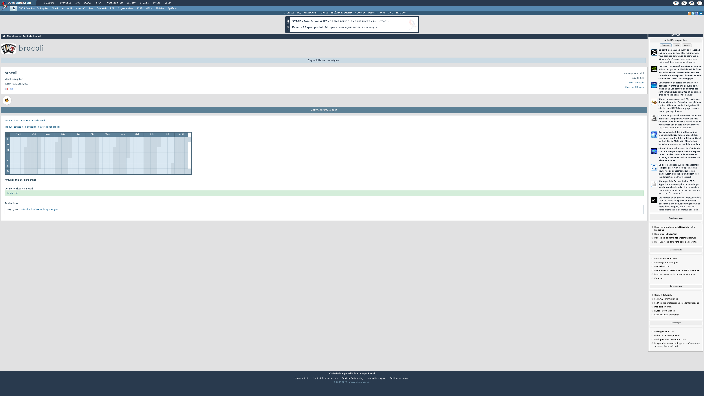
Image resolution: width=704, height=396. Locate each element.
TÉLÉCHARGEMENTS (341, 13)
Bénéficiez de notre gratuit (675, 238)
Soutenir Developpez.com (325, 378)
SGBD (140, 8)
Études (144, 2)
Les (665, 258)
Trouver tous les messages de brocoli (25, 120)
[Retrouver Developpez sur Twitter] (693, 13)
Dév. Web (102, 8)
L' (658, 278)
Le (658, 266)
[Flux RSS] (689, 13)
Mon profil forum (634, 87)
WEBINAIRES (311, 13)
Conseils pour (666, 315)
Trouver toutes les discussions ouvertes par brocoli (32, 127)
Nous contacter (302, 378)
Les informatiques (666, 262)
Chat (99, 2)
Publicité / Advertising (352, 378)
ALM (69, 8)
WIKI (382, 13)
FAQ (77, 2)
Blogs (88, 2)
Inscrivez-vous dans (676, 242)
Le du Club (664, 331)
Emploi (131, 2)
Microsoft (80, 8)
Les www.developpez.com (670, 339)
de (667, 335)
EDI (112, 8)
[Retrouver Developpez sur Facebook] (696, 13)
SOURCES (360, 13)
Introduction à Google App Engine (39, 209)
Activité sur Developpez (324, 110)
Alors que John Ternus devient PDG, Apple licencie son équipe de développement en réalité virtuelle (679, 187)
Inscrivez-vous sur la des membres (674, 274)
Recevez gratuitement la (672, 227)
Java (91, 8)
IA (62, 8)
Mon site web (636, 82)
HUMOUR (401, 13)
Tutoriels (64, 2)
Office (149, 8)
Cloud (55, 8)
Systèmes (172, 8)
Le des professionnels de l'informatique (676, 270)
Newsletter (114, 2)
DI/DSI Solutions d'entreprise (33, 8)
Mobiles (160, 8)
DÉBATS (372, 13)
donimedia (12, 193)
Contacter (334, 373)
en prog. (663, 307)
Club (167, 2)
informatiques (664, 311)
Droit (156, 2)
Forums (49, 2)
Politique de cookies (399, 378)
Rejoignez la (665, 234)
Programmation (125, 8)
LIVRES (324, 13)
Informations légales (376, 378)
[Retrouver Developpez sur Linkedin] (700, 13)
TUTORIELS (288, 13)
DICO (390, 13)
